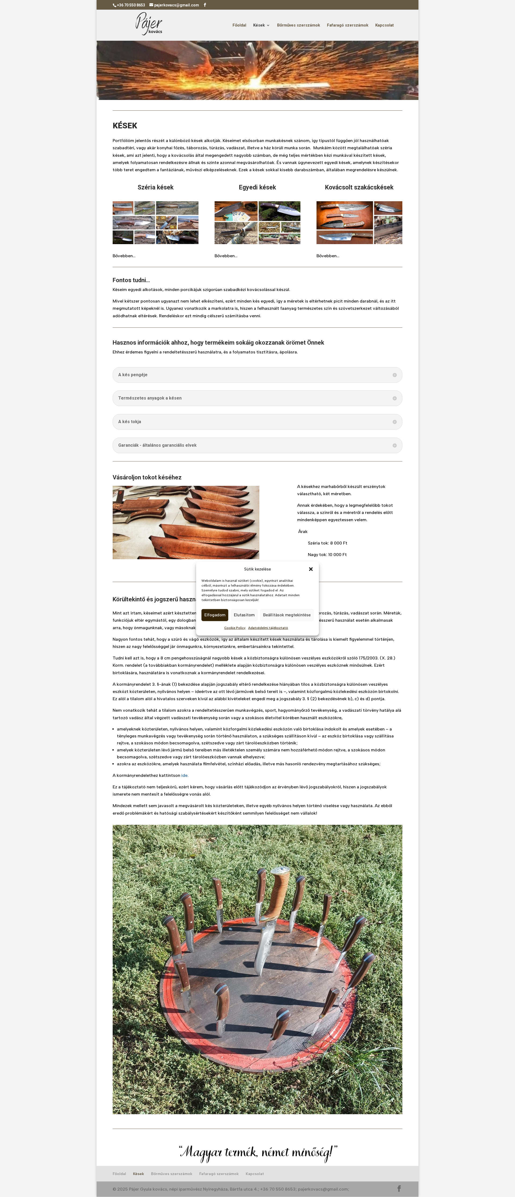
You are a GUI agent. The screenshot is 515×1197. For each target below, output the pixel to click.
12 (211, 548)
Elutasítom (244, 615)
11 (207, 548)
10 (202, 548)
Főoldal (239, 25)
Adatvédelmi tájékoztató (268, 628)
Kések (259, 25)
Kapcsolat (384, 25)
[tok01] (186, 557)
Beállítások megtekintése (287, 615)
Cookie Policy (234, 628)
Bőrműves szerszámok (298, 25)
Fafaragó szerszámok (347, 25)
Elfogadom (214, 615)
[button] (311, 569)
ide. (185, 775)
